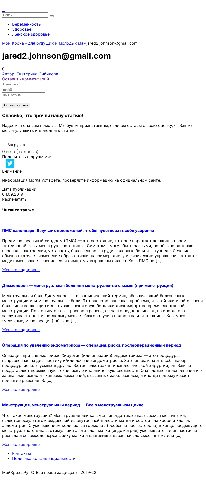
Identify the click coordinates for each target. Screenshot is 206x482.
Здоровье (21, 29)
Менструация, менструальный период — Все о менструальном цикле (73, 404)
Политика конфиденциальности (44, 458)
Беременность (26, 24)
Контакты (21, 453)
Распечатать (14, 199)
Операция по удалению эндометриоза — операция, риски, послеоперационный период (91, 345)
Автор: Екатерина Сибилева (30, 73)
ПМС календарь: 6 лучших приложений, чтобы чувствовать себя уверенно (78, 230)
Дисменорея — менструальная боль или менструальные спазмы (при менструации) (88, 285)
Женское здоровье (31, 34)
